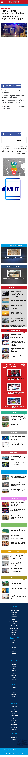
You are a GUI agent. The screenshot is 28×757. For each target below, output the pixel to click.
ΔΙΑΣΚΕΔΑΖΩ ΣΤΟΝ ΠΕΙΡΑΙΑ (15, 245)
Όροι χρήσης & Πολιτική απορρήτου (10, 749)
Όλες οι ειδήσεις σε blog (14, 5)
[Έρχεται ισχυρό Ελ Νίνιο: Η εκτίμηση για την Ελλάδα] (5, 313)
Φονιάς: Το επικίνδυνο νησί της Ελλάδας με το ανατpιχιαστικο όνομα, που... (18, 478)
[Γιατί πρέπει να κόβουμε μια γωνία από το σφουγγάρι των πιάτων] (5, 530)
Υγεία (14, 412)
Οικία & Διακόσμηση (14, 551)
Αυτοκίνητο (14, 452)
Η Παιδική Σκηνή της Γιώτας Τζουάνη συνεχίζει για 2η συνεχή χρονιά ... (17, 504)
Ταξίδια (14, 472)
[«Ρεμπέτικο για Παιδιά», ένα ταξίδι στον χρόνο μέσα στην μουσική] (5, 517)
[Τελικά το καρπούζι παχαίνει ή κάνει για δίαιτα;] (5, 424)
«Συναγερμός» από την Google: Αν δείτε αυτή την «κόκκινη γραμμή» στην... (17, 438)
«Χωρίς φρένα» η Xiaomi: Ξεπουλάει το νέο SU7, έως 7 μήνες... (17, 458)
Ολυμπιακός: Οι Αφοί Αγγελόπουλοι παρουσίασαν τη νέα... (14, 378)
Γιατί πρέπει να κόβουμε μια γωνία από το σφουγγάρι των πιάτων (17, 531)
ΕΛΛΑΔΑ (3, 8)
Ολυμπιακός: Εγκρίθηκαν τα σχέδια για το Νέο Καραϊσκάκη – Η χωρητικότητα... (17, 350)
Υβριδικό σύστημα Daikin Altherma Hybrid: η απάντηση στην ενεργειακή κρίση (17, 570)
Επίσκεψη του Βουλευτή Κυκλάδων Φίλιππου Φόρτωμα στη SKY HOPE (17, 307)
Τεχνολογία (14, 432)
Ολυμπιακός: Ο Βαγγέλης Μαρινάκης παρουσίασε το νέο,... (14, 392)
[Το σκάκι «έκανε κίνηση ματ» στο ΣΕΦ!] (5, 356)
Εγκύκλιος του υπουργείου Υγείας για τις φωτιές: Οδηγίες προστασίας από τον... (18, 418)
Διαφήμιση (11, 750)
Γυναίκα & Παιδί (14, 498)
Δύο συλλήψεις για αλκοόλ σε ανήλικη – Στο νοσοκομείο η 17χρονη (17, 320)
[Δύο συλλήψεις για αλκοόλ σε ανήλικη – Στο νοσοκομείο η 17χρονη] (5, 320)
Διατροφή (14, 577)
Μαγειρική (14, 525)
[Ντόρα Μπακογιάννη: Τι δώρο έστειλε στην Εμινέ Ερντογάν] (5, 543)
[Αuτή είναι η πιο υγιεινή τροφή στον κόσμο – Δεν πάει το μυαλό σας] (5, 583)
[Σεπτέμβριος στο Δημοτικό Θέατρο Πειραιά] (14, 252)
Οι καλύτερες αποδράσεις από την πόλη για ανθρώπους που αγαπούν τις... (17, 484)
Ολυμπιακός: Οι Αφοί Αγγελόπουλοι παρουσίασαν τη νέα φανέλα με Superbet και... (18, 336)
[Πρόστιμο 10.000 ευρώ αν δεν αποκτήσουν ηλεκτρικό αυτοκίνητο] (5, 464)
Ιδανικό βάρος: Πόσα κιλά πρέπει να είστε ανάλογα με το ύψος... (18, 597)
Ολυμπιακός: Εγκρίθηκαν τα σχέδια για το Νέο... (14, 406)
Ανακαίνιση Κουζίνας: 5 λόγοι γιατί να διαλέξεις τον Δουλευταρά (17, 564)
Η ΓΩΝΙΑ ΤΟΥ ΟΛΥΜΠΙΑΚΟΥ (9, 366)
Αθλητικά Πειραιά (15, 330)
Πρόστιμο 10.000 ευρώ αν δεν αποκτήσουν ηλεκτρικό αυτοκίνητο (17, 464)
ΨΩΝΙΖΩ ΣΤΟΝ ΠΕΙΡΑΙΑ (15, 266)
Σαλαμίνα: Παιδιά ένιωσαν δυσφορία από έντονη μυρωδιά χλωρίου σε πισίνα (18, 300)
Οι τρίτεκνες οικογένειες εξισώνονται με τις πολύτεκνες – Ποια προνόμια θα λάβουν (20, 151)
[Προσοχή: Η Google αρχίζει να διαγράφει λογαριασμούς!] (5, 444)
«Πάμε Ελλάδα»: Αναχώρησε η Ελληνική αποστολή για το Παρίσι (7, 150)
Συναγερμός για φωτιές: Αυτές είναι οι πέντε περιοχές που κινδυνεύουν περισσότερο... (18, 327)
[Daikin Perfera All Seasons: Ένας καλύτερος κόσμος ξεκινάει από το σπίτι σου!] (5, 557)
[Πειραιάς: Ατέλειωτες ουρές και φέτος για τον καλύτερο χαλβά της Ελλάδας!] (14, 273)
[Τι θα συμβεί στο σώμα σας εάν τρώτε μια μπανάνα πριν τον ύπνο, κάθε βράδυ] (5, 590)
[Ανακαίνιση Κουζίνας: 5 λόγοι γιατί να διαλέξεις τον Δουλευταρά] (5, 563)
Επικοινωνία (16, 750)
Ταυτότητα (21, 749)
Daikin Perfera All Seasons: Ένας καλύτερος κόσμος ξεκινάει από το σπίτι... (16, 557)
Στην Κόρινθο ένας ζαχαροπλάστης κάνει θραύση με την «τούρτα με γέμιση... (17, 537)
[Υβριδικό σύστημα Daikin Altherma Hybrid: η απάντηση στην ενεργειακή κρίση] (5, 570)
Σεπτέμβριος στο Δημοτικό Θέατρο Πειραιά (14, 258)
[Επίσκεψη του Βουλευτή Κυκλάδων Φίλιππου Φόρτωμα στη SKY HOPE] (5, 307)
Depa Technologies (21, 753)
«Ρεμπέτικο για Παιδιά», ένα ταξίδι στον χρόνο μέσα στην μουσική (17, 517)
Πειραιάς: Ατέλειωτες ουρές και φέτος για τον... (14, 279)
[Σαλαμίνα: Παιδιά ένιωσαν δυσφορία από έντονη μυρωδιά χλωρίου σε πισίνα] (5, 300)
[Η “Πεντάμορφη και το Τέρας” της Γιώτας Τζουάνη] (5, 510)
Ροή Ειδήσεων (15, 287)
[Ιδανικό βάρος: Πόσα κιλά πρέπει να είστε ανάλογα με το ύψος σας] (5, 596)
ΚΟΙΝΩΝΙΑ (7, 8)
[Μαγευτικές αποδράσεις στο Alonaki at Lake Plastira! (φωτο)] (5, 491)
